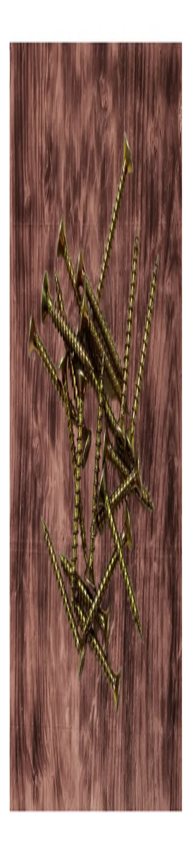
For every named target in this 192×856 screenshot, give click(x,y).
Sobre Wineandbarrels (23, 803)
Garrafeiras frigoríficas (23, 783)
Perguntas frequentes (23, 793)
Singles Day (19, 811)
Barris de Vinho (20, 791)
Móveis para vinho (22, 788)
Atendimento (19, 795)
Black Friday (19, 808)
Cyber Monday (20, 813)
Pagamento (18, 798)
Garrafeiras (18, 785)
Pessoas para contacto (23, 805)
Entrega (17, 801)
